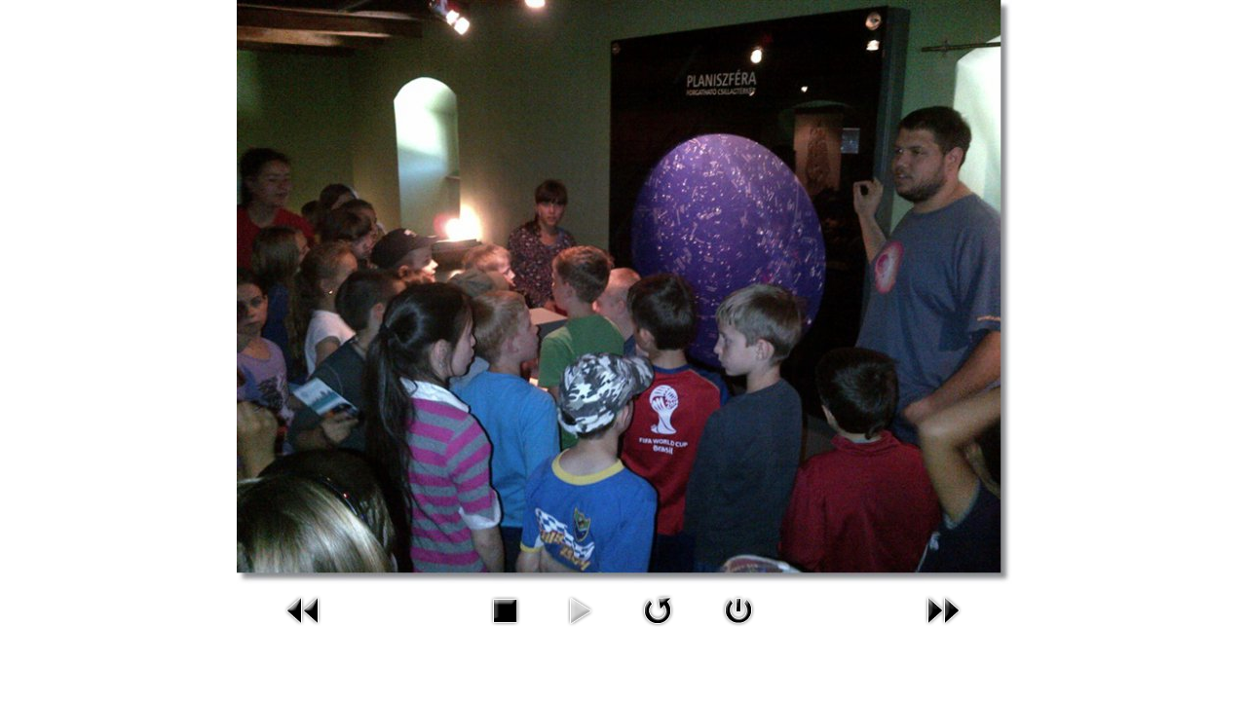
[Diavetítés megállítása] (504, 628)
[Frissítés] (657, 628)
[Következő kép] (943, 628)
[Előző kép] (304, 628)
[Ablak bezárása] (738, 628)
